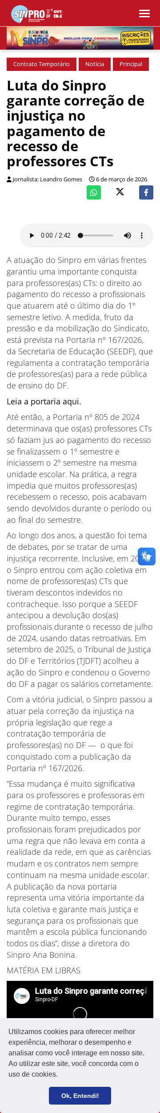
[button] (61, 1075)
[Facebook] (146, 192)
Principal (131, 64)
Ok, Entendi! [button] (80, 1095)
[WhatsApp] (94, 192)
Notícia (94, 64)
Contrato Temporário (41, 64)
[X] (120, 192)
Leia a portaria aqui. (45, 401)
